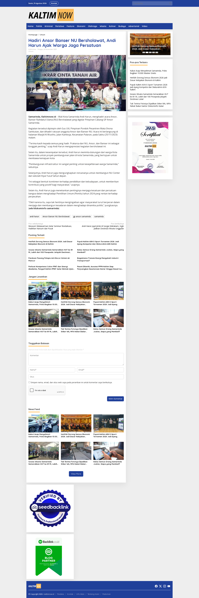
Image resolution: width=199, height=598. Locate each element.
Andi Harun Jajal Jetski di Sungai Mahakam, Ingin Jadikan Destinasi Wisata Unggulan (103, 226)
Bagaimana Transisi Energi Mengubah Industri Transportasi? (97, 259)
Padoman (106, 594)
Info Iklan (80, 594)
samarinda (99, 216)
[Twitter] (160, 586)
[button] (170, 3)
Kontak (70, 594)
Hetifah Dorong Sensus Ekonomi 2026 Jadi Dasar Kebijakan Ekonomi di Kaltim (50, 242)
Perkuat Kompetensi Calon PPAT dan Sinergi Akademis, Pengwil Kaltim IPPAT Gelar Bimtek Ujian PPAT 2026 (50, 267)
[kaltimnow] (50, 14)
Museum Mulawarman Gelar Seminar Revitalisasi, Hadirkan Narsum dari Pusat (50, 226)
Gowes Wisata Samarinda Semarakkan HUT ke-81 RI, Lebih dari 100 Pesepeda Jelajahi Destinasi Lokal (50, 251)
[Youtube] (169, 586)
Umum (30, 51)
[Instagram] (164, 586)
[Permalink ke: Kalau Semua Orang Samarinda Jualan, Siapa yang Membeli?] (108, 318)
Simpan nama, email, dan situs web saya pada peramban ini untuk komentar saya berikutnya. (71, 382)
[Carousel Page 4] (153, 52)
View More (76, 474)
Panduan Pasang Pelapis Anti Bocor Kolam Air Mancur (49, 259)
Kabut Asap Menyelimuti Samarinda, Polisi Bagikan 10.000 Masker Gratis (43, 303)
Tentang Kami (93, 594)
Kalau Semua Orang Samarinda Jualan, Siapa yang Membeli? (100, 251)
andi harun (34, 216)
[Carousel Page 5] (156, 52)
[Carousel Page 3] (150, 52)
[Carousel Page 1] (143, 52)
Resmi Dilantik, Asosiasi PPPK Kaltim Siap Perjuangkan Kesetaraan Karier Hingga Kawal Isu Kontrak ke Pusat (99, 267)
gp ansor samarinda (82, 216)
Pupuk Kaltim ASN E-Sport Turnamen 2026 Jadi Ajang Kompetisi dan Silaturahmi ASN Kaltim (98, 242)
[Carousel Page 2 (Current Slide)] (147, 52)
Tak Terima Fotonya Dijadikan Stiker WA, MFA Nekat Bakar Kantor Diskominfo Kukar (74, 330)
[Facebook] (156, 586)
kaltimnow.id (49, 594)
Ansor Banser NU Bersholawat (56, 216)
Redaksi (60, 594)
